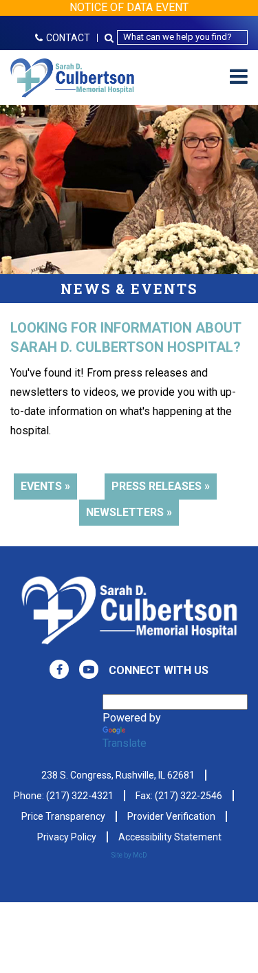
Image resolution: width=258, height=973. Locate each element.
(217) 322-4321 (80, 795)
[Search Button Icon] (111, 37)
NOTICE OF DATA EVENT (129, 7)
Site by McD (129, 855)
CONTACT (68, 37)
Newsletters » (129, 512)
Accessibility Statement (170, 836)
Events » (45, 486)
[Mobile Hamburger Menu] (239, 77)
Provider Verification (171, 816)
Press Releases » (160, 486)
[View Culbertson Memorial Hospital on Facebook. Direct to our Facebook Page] (59, 669)
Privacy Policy (66, 836)
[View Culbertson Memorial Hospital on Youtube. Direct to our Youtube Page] (88, 669)
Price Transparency (63, 816)
